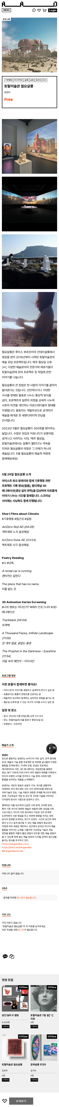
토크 (44, 80)
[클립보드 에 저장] (11, 956)
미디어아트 (18, 80)
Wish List (39, 10)
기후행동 (8, 80)
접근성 (38, 80)
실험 (32, 80)
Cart (44, 10)
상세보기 (21, 1101)
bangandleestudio (13, 851)
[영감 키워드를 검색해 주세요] (33, 10)
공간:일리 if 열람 (10, 1015)
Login (52, 10)
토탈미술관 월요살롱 (12, 1064)
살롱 (26, 80)
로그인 (21, 929)
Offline (23, 987)
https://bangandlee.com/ (15, 844)
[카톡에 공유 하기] (5, 956)
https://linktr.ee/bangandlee (17, 847)
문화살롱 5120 (38, 1064)
